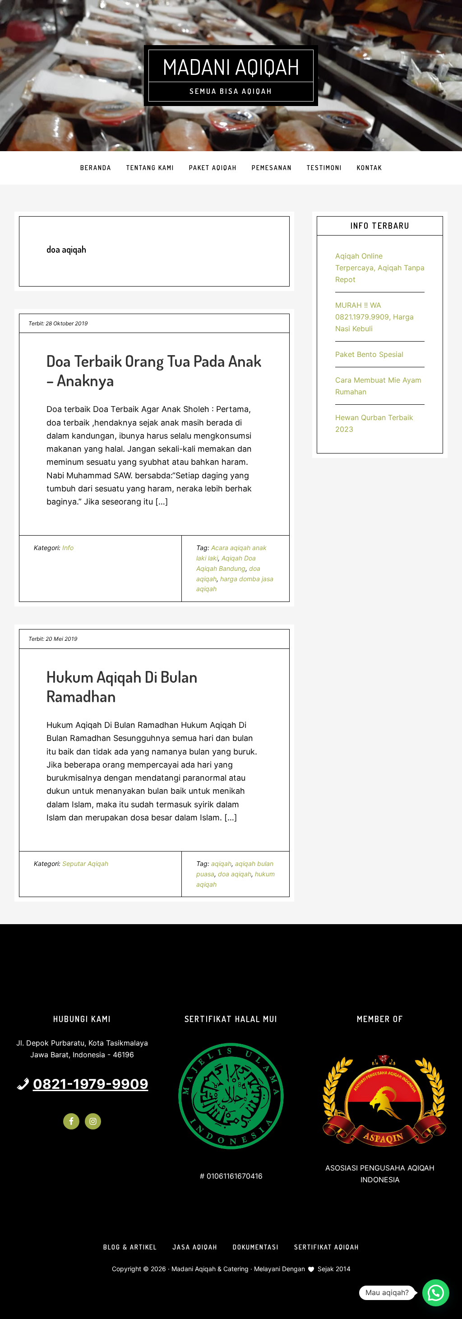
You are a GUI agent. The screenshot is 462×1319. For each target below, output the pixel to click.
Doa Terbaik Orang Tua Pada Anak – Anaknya (153, 370)
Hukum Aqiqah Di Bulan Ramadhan (122, 686)
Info (68, 547)
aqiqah (221, 863)
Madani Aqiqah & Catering (210, 1269)
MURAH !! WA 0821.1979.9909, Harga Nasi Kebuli (374, 317)
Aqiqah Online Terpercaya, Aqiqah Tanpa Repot (380, 267)
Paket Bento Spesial (369, 354)
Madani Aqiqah (231, 66)
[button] (435, 1292)
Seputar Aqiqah (85, 863)
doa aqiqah (234, 874)
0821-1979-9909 (90, 1084)
